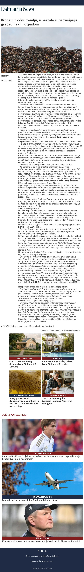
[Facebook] (38, 551)
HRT (65, 98)
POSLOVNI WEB (47, 568)
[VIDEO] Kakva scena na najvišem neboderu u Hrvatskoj (28, 326)
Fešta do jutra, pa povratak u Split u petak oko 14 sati (30, 500)
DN (7, 76)
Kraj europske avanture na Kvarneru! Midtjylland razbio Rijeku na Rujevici (41, 541)
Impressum (35, 561)
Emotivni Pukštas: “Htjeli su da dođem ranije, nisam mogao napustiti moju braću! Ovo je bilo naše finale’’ (41, 457)
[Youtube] (45, 551)
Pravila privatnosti (46, 561)
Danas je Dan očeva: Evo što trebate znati (59, 331)
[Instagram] (42, 551)
